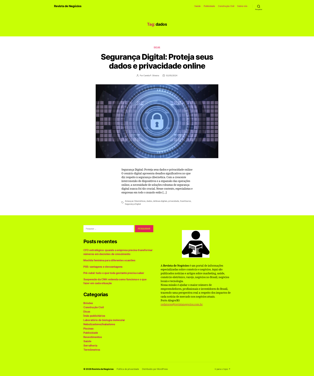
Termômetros (91, 349)
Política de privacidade (128, 369)
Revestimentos (92, 337)
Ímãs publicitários (94, 315)
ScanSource (185, 201)
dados (149, 201)
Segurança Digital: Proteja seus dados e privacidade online (157, 61)
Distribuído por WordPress (155, 369)
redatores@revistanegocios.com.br (182, 304)
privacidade (173, 201)
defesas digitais (160, 201)
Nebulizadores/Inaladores (99, 324)
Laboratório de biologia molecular (104, 320)
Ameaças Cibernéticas (135, 201)
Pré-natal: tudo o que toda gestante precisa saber (113, 273)
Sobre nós (242, 6)
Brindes (88, 303)
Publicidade (209, 6)
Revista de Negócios (67, 6)
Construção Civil (226, 6)
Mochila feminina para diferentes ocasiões (109, 260)
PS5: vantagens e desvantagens (103, 266)
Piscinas (88, 328)
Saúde (197, 6)
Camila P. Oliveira (151, 75)
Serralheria (90, 345)
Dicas (157, 47)
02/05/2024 (171, 75)
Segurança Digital (133, 204)
